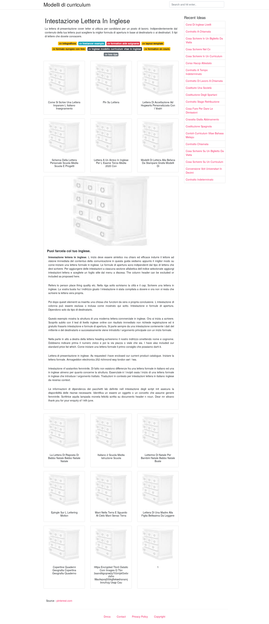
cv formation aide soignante (123, 43)
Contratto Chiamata (197, 144)
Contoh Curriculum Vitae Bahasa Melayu (205, 135)
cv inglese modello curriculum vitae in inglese (114, 49)
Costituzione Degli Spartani (201, 94)
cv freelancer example (91, 43)
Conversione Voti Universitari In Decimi (204, 170)
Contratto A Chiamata (198, 31)
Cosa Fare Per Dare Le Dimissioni (199, 110)
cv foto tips (111, 54)
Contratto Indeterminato (199, 179)
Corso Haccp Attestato (199, 63)
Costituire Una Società (199, 88)
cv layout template (152, 43)
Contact (121, 616)
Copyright (159, 616)
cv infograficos (67, 43)
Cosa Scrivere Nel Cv (198, 49)
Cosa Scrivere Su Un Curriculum (204, 162)
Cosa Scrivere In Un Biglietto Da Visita (204, 40)
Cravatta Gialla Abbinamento (202, 119)
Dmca (107, 616)
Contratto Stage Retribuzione (202, 101)
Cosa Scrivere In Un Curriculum (204, 56)
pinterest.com (64, 600)
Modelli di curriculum (67, 4)
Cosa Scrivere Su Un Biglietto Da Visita (205, 153)
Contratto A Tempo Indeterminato (197, 72)
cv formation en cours (157, 49)
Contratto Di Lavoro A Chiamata (204, 81)
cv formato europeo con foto (69, 49)
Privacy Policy (140, 616)
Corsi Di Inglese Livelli (198, 24)
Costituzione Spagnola (199, 126)
